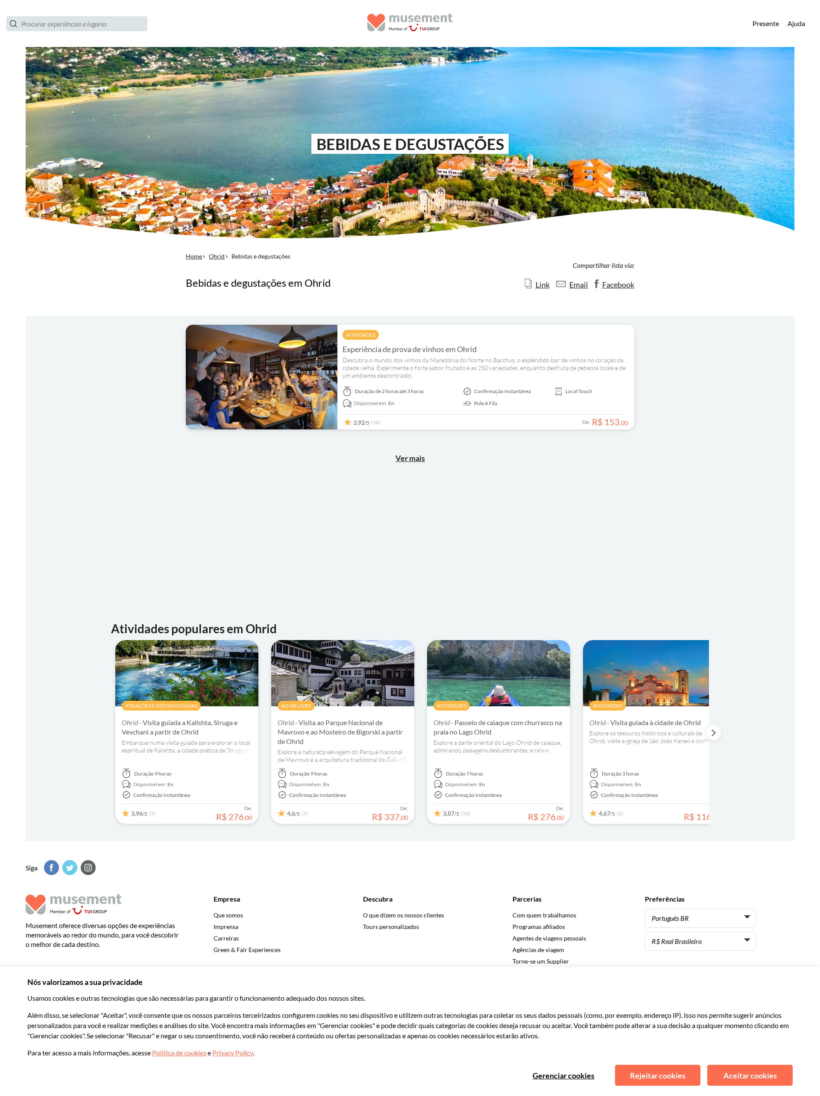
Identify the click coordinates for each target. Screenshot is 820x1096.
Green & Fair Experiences (247, 949)
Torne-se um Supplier (540, 961)
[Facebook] (50, 867)
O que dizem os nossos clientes (403, 915)
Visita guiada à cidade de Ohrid (645, 722)
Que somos (228, 915)
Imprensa (226, 926)
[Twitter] (68, 867)
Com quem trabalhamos (544, 915)
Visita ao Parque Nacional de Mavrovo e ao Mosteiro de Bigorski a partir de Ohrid (340, 731)
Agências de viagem (538, 949)
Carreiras (226, 938)
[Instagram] (87, 867)
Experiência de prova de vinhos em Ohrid (410, 349)
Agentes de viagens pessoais (549, 938)
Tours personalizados (391, 926)
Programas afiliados (538, 926)
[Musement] (410, 24)
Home (194, 256)
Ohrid (217, 256)
